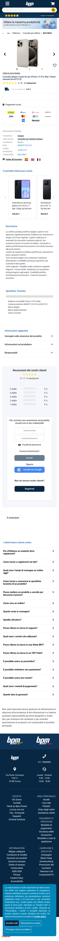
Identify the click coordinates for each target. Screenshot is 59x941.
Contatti (17, 803)
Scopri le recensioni (47, 16)
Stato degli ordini (46, 809)
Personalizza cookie (30, 923)
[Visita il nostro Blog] (15, 740)
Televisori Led (46, 871)
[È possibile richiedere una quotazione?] (53, 670)
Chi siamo (17, 799)
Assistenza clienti (46, 813)
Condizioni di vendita (17, 854)
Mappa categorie (17, 851)
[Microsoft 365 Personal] (29, 23)
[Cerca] (53, 10)
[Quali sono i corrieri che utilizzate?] (53, 636)
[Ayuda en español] (26, 159)
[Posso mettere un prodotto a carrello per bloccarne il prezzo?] (53, 592)
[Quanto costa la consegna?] (53, 611)
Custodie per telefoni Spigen (30, 139)
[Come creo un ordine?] (53, 603)
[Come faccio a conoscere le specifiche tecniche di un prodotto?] (53, 581)
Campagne (46, 854)
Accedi (46, 799)
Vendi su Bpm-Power (17, 806)
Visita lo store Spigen (11, 73)
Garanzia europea (16, 861)
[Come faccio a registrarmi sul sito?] (53, 562)
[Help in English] (33, 159)
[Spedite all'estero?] (53, 620)
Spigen (21, 136)
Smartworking (46, 861)
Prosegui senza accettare (18, 929)
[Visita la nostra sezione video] (44, 740)
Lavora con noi (17, 809)
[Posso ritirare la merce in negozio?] (53, 628)
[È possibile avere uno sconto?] (53, 678)
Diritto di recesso (17, 864)
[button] (5, 54)
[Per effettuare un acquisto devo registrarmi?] (53, 551)
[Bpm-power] (30, 3)
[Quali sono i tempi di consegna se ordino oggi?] (53, 570)
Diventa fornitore (17, 819)
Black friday (46, 858)
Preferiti (46, 806)
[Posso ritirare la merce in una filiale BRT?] (53, 645)
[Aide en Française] (39, 159)
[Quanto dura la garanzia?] (53, 695)
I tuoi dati (46, 803)
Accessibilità (17, 881)
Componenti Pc (46, 874)
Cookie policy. (40, 916)
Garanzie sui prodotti (17, 858)
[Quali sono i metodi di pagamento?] (53, 686)
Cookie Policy (16, 878)
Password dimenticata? (29, 451)
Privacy (16, 874)
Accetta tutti (12, 923)
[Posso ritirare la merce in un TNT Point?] (53, 653)
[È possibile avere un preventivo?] (53, 661)
